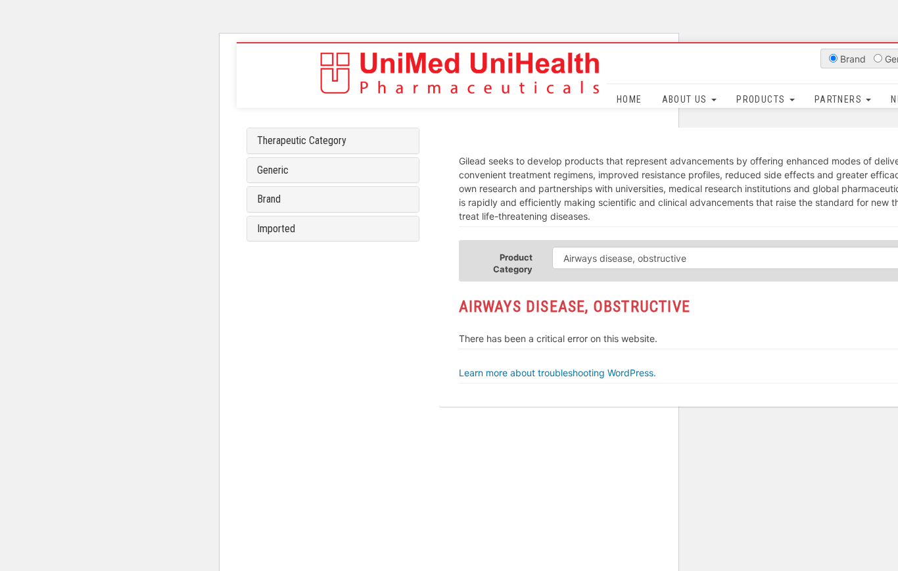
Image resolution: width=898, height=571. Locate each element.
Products (762, 99)
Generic (273, 170)
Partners (840, 99)
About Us (686, 99)
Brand (269, 199)
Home (629, 99)
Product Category (512, 263)
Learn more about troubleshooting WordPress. (557, 372)
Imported (276, 228)
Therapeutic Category (301, 140)
